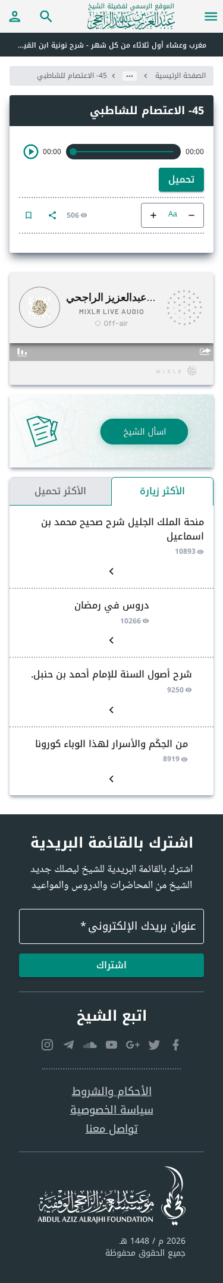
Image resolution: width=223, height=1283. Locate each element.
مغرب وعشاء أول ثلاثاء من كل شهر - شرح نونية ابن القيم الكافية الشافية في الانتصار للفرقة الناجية (103, 45)
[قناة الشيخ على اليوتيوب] (111, 1044)
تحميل (181, 179)
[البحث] (46, 16)
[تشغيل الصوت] (31, 151)
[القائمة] (211, 16)
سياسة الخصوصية (111, 1110)
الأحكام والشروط (112, 1092)
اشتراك (111, 965)
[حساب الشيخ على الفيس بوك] (176, 1044)
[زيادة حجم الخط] (153, 215)
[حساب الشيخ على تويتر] (154, 1044)
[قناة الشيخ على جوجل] (133, 1044)
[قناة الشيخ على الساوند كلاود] (90, 1044)
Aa (172, 215)
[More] (52, 215)
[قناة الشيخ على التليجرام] (68, 1044)
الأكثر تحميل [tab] (60, 491)
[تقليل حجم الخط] (191, 215)
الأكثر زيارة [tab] (162, 491)
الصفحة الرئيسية (180, 75)
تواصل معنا (112, 1129)
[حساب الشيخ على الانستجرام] (47, 1044)
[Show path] (130, 76)
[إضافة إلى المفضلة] (28, 215)
